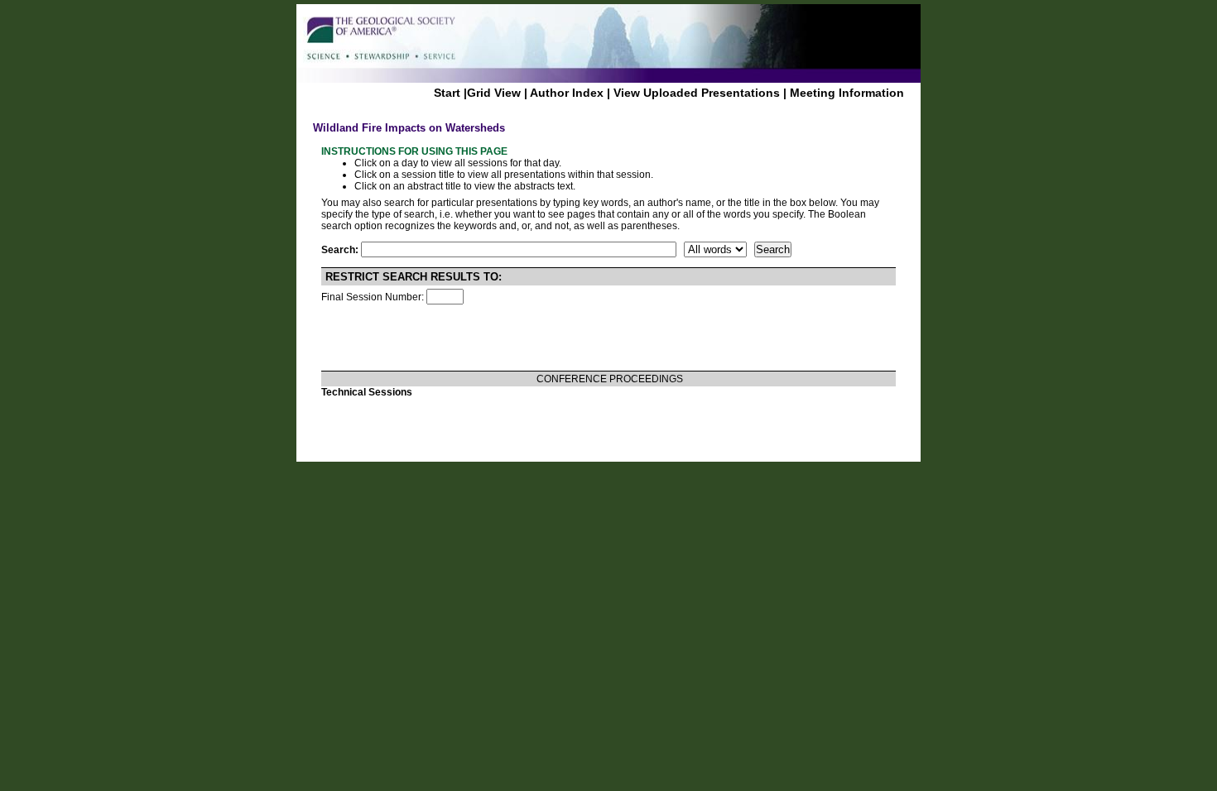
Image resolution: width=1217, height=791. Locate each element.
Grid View (494, 92)
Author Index (567, 92)
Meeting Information (847, 92)
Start (447, 92)
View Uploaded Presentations (696, 92)
